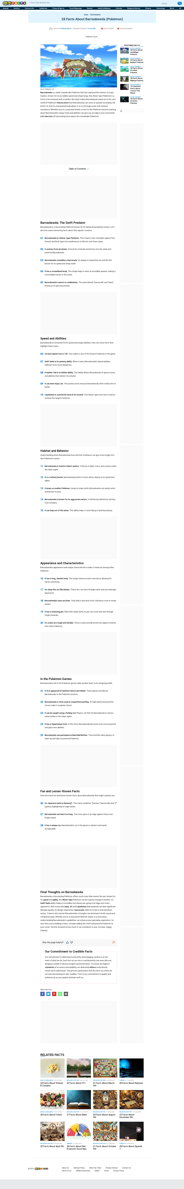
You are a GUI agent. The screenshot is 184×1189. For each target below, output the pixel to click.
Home (86, 14)
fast (74, 903)
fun (54, 795)
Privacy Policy (118, 1171)
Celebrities (43, 8)
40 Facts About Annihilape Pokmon (136, 52)
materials (54, 615)
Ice (66, 814)
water (69, 275)
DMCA (97, 1171)
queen (48, 806)
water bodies (50, 716)
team (47, 738)
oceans (107, 466)
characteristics (80, 567)
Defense (66, 398)
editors (92, 967)
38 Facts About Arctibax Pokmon (136, 70)
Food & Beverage (76, 8)
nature (107, 227)
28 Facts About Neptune (131, 1083)
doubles (106, 361)
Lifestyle (119, 8)
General (89, 8)
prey (59, 492)
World (172, 8)
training (43, 930)
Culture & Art (29, 8)
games (74, 683)
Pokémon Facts (91, 37)
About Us (65, 1168)
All (180, 8)
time (47, 923)
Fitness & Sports (58, 8)
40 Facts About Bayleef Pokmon (136, 61)
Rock (57, 241)
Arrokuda (62, 249)
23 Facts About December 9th (126, 1116)
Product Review (112, 1168)
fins (54, 589)
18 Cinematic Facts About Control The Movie (135, 89)
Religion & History (133, 8)
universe (105, 109)
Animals (6, 8)
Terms (106, 1171)
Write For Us (66, 1171)
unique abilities (84, 343)
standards (49, 967)
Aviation (17, 8)
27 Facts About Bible (77, 1114)
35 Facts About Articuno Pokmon (136, 101)
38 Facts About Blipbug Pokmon (136, 79)
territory (112, 499)
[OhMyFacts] (15, 3)
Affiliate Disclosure (83, 1171)
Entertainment (95, 14)
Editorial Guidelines (126, 28)
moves (112, 372)
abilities (60, 727)
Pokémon (101, 354)
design (83, 260)
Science (148, 8)
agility (47, 480)
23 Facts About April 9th (52, 1146)
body (68, 106)
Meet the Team (95, 1168)
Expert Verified (109, 28)
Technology (160, 8)
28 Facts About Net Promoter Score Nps (76, 1147)
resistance (96, 578)
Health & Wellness (104, 8)
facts (68, 116)
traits (56, 346)
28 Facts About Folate (51, 1114)
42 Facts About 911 (76, 1083)
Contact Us (126, 1168)
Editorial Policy (79, 1168)
